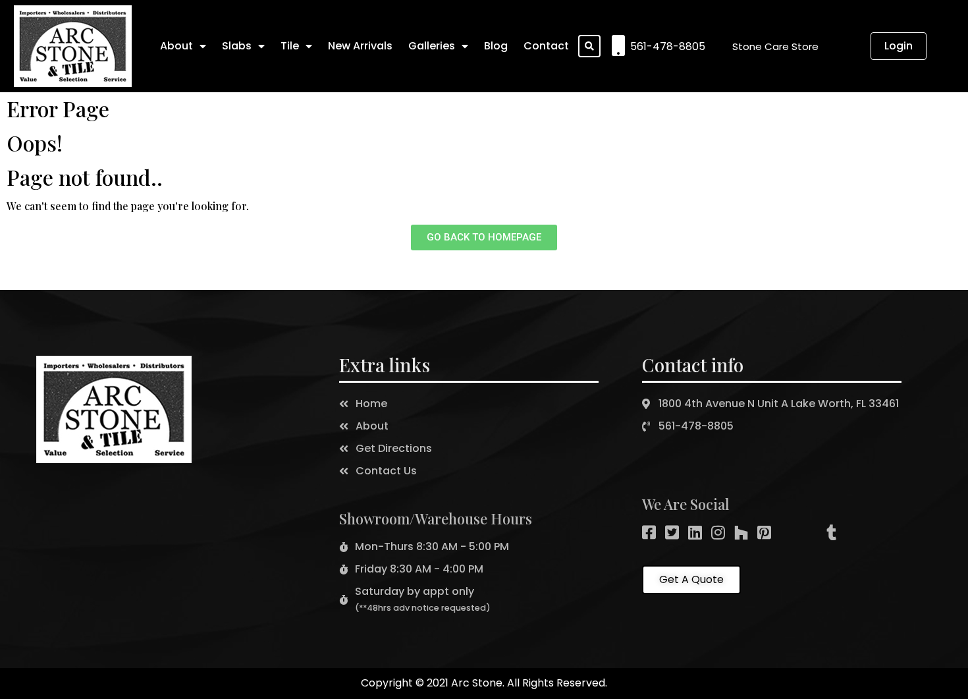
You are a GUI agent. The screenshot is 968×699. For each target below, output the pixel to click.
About (176, 45)
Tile (290, 45)
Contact (546, 45)
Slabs (237, 45)
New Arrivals (360, 45)
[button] (775, 46)
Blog (496, 45)
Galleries (431, 45)
